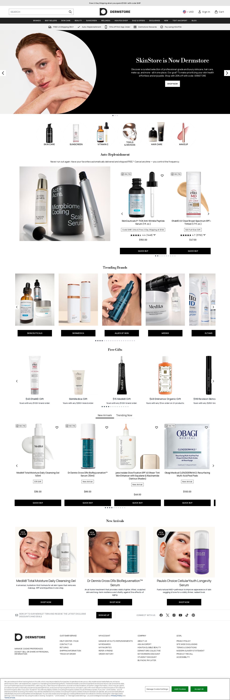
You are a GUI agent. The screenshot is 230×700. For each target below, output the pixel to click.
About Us (142, 641)
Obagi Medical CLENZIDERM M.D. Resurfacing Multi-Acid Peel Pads (187, 474)
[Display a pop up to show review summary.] (154, 235)
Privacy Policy (184, 641)
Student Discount (147, 657)
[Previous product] (122, 214)
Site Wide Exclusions (187, 644)
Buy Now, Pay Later (147, 660)
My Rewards (105, 644)
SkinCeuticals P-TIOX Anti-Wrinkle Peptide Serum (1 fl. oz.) (143, 222)
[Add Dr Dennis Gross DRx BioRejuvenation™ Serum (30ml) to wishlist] (107, 427)
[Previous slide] (3, 73)
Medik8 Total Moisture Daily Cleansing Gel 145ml (38, 474)
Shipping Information (70, 650)
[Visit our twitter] (167, 615)
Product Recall (185, 654)
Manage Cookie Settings (157, 689)
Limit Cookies (180, 689)
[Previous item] (17, 466)
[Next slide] (227, 73)
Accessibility (183, 657)
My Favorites (105, 647)
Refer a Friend (106, 650)
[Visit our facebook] (161, 615)
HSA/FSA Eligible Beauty (149, 647)
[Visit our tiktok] (187, 615)
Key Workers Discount (149, 654)
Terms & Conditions (187, 647)
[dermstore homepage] (114, 12)
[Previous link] (17, 307)
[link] (204, 11)
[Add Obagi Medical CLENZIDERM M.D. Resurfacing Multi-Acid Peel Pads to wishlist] (206, 427)
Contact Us (66, 644)
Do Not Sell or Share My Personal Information (32, 653)
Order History (106, 654)
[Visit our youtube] (180, 615)
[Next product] (208, 214)
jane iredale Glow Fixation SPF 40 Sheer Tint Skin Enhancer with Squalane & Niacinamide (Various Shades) (137, 475)
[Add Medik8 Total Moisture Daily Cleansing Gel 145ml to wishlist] (57, 427)
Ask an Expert (145, 644)
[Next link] (213, 307)
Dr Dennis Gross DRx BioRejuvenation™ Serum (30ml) (88, 474)
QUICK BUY (143, 251)
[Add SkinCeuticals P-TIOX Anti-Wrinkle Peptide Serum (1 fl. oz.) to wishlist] (162, 175)
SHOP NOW (172, 83)
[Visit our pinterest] (193, 615)
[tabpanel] (115, 465)
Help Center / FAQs (69, 641)
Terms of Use (9, 698)
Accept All (199, 689)
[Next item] (213, 466)
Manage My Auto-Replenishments (116, 641)
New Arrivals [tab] (105, 415)
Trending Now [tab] (124, 415)
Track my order (68, 654)
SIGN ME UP (104, 615)
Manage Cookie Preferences (29, 649)
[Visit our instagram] (174, 615)
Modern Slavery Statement (191, 650)
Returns (64, 647)
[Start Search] (70, 12)
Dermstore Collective (149, 650)
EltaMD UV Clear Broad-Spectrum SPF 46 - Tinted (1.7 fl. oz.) (193, 222)
